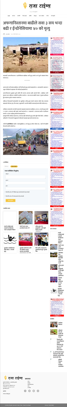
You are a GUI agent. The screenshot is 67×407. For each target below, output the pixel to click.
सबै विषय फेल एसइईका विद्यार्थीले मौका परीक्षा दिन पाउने (60, 258)
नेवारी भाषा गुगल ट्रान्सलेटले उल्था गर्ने (24, 227)
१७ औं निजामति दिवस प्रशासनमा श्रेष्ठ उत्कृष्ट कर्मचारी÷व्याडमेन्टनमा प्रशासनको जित (58, 354)
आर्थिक (30, 16)
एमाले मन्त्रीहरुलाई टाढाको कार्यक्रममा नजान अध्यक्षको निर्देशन (9, 228)
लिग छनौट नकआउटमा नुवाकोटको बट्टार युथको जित (41, 249)
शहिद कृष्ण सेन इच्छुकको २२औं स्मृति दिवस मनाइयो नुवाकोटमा (40, 229)
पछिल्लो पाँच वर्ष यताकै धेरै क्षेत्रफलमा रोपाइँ (60, 333)
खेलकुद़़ (29, 383)
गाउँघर (47, 16)
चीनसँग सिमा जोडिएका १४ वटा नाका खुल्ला (60, 282)
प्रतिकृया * (7, 174)
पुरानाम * (7, 180)
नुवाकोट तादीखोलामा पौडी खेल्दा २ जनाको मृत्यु (9, 249)
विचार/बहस (25, 16)
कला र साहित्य (41, 16)
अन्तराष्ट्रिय (29, 387)
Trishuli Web (51, 405)
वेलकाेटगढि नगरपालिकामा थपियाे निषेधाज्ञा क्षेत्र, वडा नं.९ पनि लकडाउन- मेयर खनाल (60, 344)
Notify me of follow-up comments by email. (18, 192)
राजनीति (18, 16)
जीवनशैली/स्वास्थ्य (30, 384)
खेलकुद (35, 16)
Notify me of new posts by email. (15, 196)
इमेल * (7, 186)
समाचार (13, 16)
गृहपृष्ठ (9, 16)
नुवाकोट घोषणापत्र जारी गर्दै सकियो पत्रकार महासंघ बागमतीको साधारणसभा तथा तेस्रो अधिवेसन (25, 251)
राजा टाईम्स (8, 34)
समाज (29, 381)
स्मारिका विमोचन (60, 324)
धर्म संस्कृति (53, 16)
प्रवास (28, 386)
